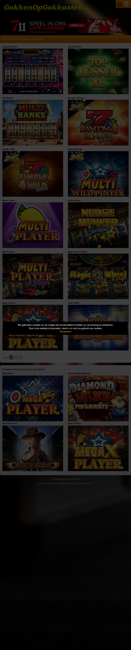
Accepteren (65, 331)
